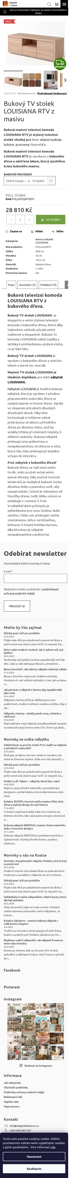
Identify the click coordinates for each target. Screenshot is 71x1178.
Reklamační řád (13, 1096)
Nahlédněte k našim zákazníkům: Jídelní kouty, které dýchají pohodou (35, 898)
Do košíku (53, 219)
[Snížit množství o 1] (11, 219)
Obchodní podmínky (16, 1087)
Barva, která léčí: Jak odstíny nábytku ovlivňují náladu (35, 669)
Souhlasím (34, 1169)
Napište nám (11, 1101)
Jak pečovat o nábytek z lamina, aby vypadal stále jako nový (33, 691)
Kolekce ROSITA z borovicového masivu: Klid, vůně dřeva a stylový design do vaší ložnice (33, 803)
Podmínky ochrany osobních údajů (24, 1092)
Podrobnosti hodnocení (52, 93)
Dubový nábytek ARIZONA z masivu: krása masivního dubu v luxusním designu (35, 827)
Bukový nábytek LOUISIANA (44, 241)
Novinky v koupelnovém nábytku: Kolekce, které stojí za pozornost (35, 862)
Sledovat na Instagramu (38, 1065)
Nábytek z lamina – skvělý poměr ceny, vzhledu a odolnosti (32, 715)
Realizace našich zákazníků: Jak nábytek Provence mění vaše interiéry (33, 942)
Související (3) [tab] (27, 284)
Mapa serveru (12, 1106)
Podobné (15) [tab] (48, 284)
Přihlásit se (17, 606)
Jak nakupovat (12, 1082)
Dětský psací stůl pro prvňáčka (22, 633)
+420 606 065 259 (20, 1130)
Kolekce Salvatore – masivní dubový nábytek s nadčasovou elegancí (31, 922)
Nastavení (34, 1156)
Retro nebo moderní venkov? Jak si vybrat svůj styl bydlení (33, 651)
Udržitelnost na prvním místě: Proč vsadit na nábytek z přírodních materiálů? (35, 746)
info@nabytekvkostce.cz (24, 1125)
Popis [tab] (11, 284)
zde (53, 1147)
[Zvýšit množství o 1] (29, 219)
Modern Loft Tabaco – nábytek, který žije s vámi (32, 781)
